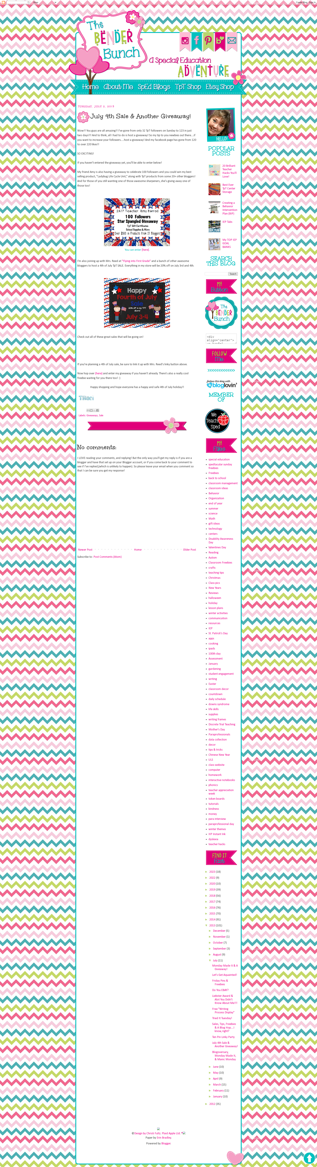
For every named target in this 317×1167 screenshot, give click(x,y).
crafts (212, 567)
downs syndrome (219, 704)
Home (137, 549)
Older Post (189, 549)
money (213, 814)
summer (213, 508)
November (219, 936)
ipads (212, 648)
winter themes (217, 829)
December (219, 931)
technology (215, 528)
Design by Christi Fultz (147, 1133)
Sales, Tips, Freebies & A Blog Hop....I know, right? (224, 1028)
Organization (216, 498)
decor (212, 744)
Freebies (214, 473)
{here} (145, 250)
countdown (215, 694)
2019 (212, 889)
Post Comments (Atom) (107, 557)
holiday (213, 603)
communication (218, 618)
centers (213, 534)
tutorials (214, 804)
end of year (215, 503)
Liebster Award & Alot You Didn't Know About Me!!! (224, 999)
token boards (217, 798)
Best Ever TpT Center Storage (228, 188)
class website (216, 765)
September (220, 948)
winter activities (218, 613)
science (213, 513)
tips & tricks (216, 749)
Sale (101, 415)
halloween (215, 598)
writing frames (217, 719)
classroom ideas (218, 488)
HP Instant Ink (217, 834)
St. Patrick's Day (218, 633)
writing (213, 679)
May (216, 1072)
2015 (212, 913)
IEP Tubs (227, 222)
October (218, 942)
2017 (212, 901)
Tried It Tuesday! (222, 1018)
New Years (215, 588)
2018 (212, 895)
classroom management (223, 483)
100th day (215, 653)
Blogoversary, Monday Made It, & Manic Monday (224, 1056)
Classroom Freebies (220, 562)
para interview (217, 819)
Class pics (214, 583)
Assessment (216, 658)
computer (214, 770)
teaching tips (216, 572)
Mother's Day (217, 729)
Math (212, 518)
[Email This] (88, 410)
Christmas (214, 578)
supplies (213, 714)
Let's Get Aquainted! (224, 975)
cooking (213, 643)
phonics (213, 785)
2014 (212, 919)
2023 (212, 872)
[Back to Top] (309, 1158)
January (213, 663)
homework (215, 775)
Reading (213, 552)
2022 (212, 877)
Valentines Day (217, 547)
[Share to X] (94, 410)
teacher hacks (217, 844)
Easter (212, 684)
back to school (217, 478)
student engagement (221, 674)
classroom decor (219, 689)
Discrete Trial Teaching (222, 724)
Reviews (213, 593)
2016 (212, 907)
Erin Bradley (164, 1137)
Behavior (214, 493)
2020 (212, 883)
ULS (211, 759)
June (216, 1067)
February (218, 1090)
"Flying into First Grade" (136, 261)
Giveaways (92, 415)
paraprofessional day (221, 824)
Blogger (166, 1143)
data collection (218, 739)
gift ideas (214, 523)
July (215, 960)
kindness (214, 809)
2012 (212, 1104)
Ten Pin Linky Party (223, 1037)
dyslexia (213, 839)
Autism (213, 557)
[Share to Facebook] (97, 410)
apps (211, 638)
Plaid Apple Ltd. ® (172, 1133)
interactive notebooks (222, 780)
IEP (210, 628)
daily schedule (217, 699)
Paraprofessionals (219, 734)
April (216, 1078)
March (217, 1084)
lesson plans (216, 608)
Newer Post (85, 549)
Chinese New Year (219, 755)
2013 (212, 925)
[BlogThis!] (91, 410)
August (217, 954)
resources (214, 623)
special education (219, 459)
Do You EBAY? (220, 990)
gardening (215, 669)
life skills (214, 709)
